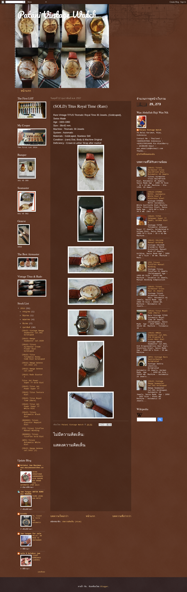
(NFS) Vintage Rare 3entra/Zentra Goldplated (158, 359)
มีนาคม (25, 324)
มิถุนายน (26, 316)
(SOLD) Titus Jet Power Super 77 (30, 388)
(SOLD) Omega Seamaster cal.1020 (33, 340)
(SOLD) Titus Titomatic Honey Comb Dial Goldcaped (33, 357)
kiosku (23, 514)
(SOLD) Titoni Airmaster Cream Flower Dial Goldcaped (31, 348)
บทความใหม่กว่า (59, 516)
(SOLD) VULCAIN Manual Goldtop (155, 241)
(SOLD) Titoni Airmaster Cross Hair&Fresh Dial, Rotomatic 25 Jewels (158, 171)
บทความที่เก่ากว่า (121, 516)
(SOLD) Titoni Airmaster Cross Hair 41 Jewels (156, 289)
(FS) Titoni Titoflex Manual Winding (33, 429)
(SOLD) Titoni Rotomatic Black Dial (31, 414)
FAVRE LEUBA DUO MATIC (37, 497)
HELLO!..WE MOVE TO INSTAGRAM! (37, 538)
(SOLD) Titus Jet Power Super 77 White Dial (30, 406)
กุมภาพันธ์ (26, 327)
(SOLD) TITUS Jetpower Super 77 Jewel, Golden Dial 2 (158, 219)
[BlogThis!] (102, 424)
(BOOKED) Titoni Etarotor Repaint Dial (31, 422)
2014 (23, 308)
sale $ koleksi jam (30, 553)
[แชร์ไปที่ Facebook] (107, 424)
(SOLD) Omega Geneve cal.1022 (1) (32, 449)
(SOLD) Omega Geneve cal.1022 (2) (32, 364)
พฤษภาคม (26, 320)
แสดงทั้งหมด (41, 572)
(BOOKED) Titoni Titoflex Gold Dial (33, 435)
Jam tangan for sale (30, 534)
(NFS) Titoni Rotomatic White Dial (31, 442)
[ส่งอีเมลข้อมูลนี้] (100, 424)
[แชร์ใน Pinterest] (110, 424)
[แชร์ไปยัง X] (105, 424)
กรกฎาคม (26, 312)
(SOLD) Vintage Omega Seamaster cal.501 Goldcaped (33, 333)
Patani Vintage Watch (57, 14)
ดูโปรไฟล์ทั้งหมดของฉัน (146, 154)
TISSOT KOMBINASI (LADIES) (36, 558)
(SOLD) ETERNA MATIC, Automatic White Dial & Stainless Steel (156, 195)
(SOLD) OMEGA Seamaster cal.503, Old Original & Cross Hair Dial (158, 336)
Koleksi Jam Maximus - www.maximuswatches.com (31, 467)
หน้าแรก (26, 91)
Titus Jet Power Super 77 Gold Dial (33, 382)
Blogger (104, 587)
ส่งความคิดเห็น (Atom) (71, 522)
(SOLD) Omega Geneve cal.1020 (32, 370)
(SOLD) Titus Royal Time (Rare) (32, 399)
